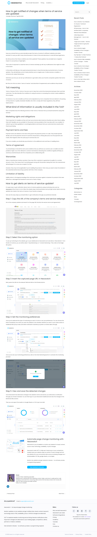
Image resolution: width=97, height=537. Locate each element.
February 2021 (77, 169)
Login (87, 3)
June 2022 (76, 135)
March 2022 (77, 142)
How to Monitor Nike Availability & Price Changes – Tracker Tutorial (82, 61)
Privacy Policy (79, 534)
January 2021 (77, 171)
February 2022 (77, 145)
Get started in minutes (37, 467)
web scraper (87, 516)
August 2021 (77, 154)
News (75, 197)
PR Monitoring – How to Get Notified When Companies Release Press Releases (81, 30)
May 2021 (76, 162)
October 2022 (77, 128)
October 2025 (77, 92)
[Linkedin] (8, 486)
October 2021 (77, 152)
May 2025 (76, 95)
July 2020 (76, 183)
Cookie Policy (88, 534)
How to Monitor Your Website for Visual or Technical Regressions (81, 24)
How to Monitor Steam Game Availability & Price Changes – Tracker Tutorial (82, 75)
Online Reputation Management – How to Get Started (81, 37)
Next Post (62, 493)
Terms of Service (69, 534)
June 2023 (76, 109)
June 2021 (76, 159)
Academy (55, 519)
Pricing (55, 517)
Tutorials (8, 16)
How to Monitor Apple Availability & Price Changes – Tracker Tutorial (82, 50)
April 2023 (76, 114)
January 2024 (77, 102)
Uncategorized (78, 201)
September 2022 (78, 131)
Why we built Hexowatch (59, 510)
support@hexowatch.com (27, 501)
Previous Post (10, 493)
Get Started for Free (79, 3)
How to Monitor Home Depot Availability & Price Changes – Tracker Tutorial (82, 68)
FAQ (54, 524)
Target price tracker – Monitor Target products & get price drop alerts (82, 44)
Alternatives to (78, 192)
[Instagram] (89, 511)
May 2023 (76, 111)
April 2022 (76, 140)
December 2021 (78, 150)
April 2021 (76, 164)
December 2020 (78, 173)
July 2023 (76, 107)
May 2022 (76, 138)
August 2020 (77, 181)
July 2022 (76, 133)
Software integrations (59, 515)
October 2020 (77, 176)
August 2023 (77, 104)
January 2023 (77, 121)
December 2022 (78, 123)
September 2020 (78, 178)
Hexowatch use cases (59, 513)
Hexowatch (9, 189)
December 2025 (78, 90)
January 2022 (77, 147)
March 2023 (77, 116)
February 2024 (77, 99)
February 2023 (77, 119)
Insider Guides (77, 194)
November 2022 (78, 126)
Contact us (56, 526)
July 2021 (76, 157)
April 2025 (76, 97)
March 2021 (77, 166)
